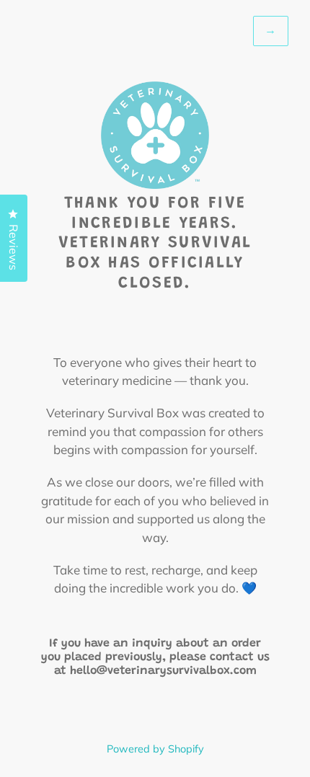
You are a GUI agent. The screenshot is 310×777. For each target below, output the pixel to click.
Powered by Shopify (155, 748)
